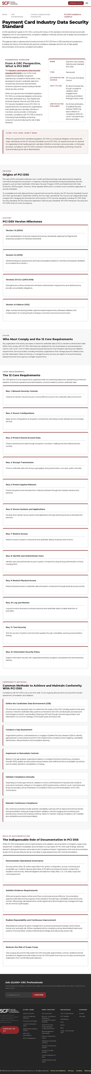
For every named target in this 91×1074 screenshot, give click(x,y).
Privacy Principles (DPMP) (47, 1051)
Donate (81, 1013)
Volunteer (82, 1016)
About (62, 1025)
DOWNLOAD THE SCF (9, 1030)
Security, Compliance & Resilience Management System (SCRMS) (49, 1019)
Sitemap (87, 1071)
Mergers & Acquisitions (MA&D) (49, 1046)
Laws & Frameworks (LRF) (29, 1025)
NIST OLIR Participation (27, 1034)
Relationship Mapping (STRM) (30, 1029)
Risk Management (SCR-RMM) (48, 1032)
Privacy (71, 1071)
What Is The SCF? (28, 1013)
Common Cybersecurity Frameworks (40, 15)
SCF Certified (64, 1016)
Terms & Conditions (58, 1071)
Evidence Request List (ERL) (48, 1056)
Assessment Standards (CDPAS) (49, 1042)
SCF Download (46, 1013)
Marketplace (64, 1019)
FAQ (61, 1022)
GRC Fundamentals (17, 15)
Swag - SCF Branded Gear (67, 1031)
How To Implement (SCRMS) (29, 1017)
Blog (61, 1028)
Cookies (79, 1071)
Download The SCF (75, 3)
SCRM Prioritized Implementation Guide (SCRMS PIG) (48, 1026)
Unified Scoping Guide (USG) (49, 1061)
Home (4, 14)
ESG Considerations (29, 1038)
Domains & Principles (30, 1021)
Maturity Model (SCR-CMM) (49, 1037)
